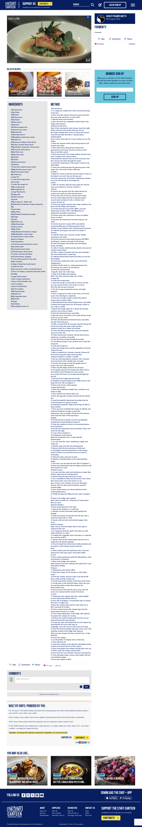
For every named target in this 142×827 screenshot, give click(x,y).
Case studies (56, 813)
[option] (49, 39)
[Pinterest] (37, 795)
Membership (44, 815)
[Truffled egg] (77, 84)
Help (87, 811)
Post (86, 687)
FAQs (87, 813)
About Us (43, 811)
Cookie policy (63, 824)
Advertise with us (58, 815)
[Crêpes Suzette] (21, 84)
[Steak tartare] (49, 84)
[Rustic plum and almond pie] (115, 770)
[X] (33, 795)
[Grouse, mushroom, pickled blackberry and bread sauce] (27, 770)
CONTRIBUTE (44, 4)
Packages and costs (75, 815)
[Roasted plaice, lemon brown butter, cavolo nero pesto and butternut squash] (71, 770)
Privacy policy (78, 824)
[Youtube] (42, 795)
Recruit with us (73, 813)
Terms (71, 824)
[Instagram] (28, 795)
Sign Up (42, 813)
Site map (88, 815)
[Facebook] (24, 795)
